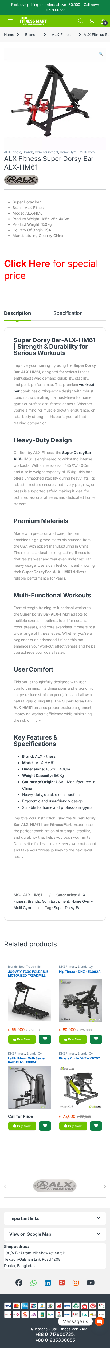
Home (9, 34)
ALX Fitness (62, 34)
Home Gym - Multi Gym (77, 152)
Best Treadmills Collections (24, 968)
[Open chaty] (99, 1321)
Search (81, 21)
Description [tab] (17, 313)
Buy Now (23, 1039)
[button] (101, 54)
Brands (31, 34)
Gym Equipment (46, 152)
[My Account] (92, 21)
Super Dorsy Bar (68, 907)
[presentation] (105, 1186)
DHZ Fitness (67, 967)
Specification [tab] (67, 313)
